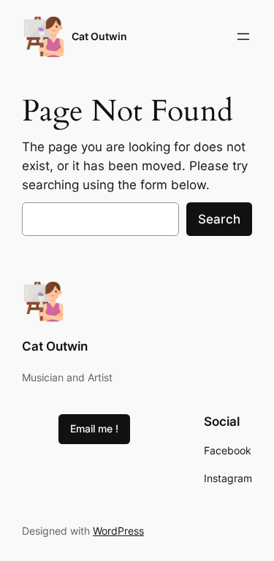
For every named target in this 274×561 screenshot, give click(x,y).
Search (219, 219)
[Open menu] (243, 36)
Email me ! (94, 428)
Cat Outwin (99, 36)
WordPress (118, 530)
